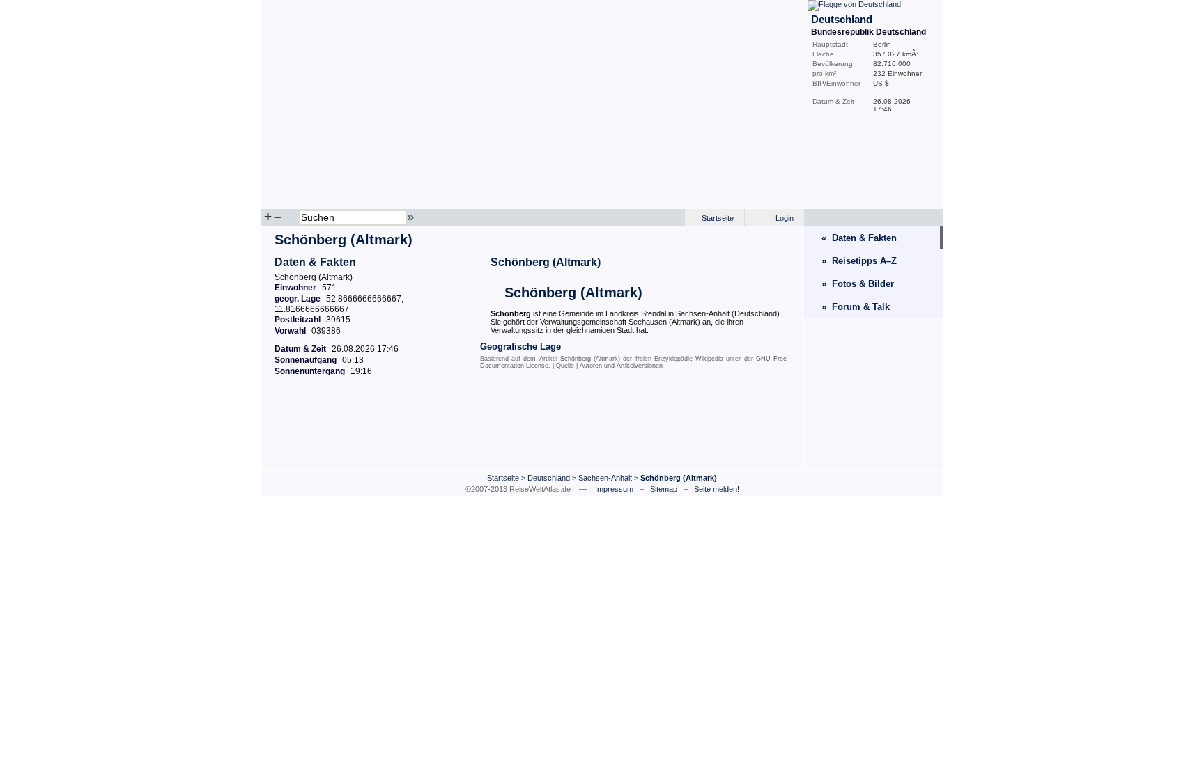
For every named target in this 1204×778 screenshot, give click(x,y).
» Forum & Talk (855, 307)
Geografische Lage (520, 346)
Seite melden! (716, 489)
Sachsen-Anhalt (605, 478)
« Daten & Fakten (859, 238)
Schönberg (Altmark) (546, 262)
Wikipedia (709, 358)
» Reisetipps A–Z (859, 261)
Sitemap (663, 489)
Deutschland (548, 478)
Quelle (565, 365)
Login (784, 218)
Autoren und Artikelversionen (621, 365)
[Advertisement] (532, 431)
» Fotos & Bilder (857, 284)
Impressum (614, 489)
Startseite (718, 218)
